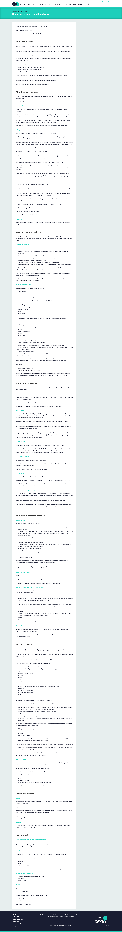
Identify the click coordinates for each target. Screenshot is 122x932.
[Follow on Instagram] (105, 1)
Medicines (31, 4)
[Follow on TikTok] (108, 1)
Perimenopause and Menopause (75, 4)
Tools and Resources (43, 4)
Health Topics (58, 4)
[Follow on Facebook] (103, 1)
